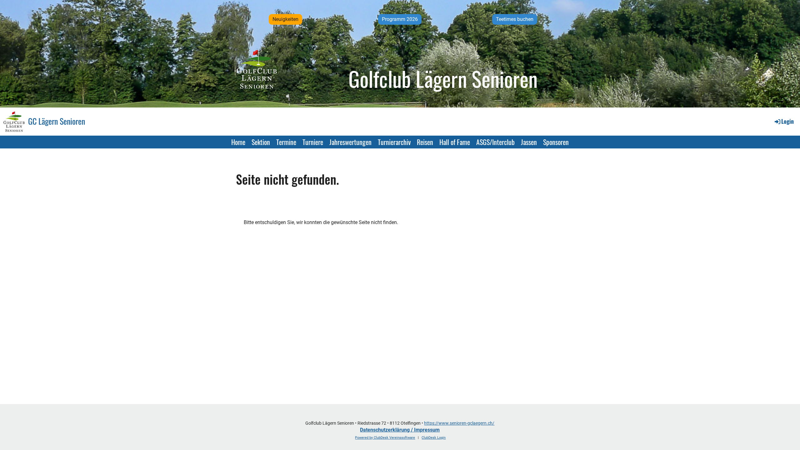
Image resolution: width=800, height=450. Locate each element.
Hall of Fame (454, 142)
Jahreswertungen (350, 142)
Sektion (261, 142)
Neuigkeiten (285, 19)
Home (238, 142)
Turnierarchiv (394, 142)
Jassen (529, 142)
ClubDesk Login (434, 438)
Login (787, 121)
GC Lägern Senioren (56, 121)
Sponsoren (556, 142)
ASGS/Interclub (495, 142)
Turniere (312, 142)
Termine (286, 142)
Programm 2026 (400, 19)
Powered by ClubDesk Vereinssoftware (385, 438)
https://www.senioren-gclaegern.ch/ (459, 423)
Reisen (425, 142)
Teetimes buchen (514, 19)
